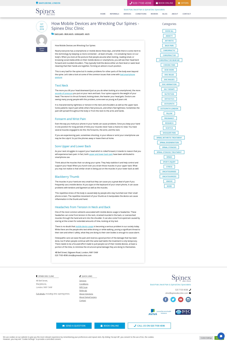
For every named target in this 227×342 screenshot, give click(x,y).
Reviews (154, 14)
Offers (185, 3)
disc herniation (169, 84)
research (169, 123)
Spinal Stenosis (169, 147)
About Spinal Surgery (88, 297)
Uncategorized (169, 176)
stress (169, 167)
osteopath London (169, 108)
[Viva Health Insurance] (159, 312)
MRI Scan (83, 287)
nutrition (169, 94)
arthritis (169, 41)
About (175, 14)
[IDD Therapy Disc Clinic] (183, 312)
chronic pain (169, 65)
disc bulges (169, 79)
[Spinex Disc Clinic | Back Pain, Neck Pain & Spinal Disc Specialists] (45, 12)
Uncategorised (169, 171)
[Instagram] (188, 300)
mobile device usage (84, 226)
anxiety (169, 36)
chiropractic (169, 50)
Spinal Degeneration (169, 142)
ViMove (169, 181)
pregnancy (169, 118)
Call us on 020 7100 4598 (151, 325)
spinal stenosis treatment (169, 152)
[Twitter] (173, 300)
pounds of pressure (64, 93)
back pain (59, 34)
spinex (169, 157)
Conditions (140, 14)
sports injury (169, 162)
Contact (187, 14)
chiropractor (169, 55)
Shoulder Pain (169, 133)
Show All (169, 31)
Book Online (166, 3)
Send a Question (75, 325)
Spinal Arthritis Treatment (169, 137)
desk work (68, 34)
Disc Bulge (169, 75)
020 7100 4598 (142, 3)
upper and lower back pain (101, 154)
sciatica (169, 128)
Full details (40, 293)
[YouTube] (180, 300)
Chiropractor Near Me (169, 60)
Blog (164, 14)
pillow (169, 113)
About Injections (86, 294)
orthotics (169, 99)
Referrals (114, 14)
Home (102, 14)
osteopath (79, 34)
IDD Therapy (169, 89)
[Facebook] (165, 300)
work (87, 34)
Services (127, 14)
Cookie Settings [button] (206, 338)
